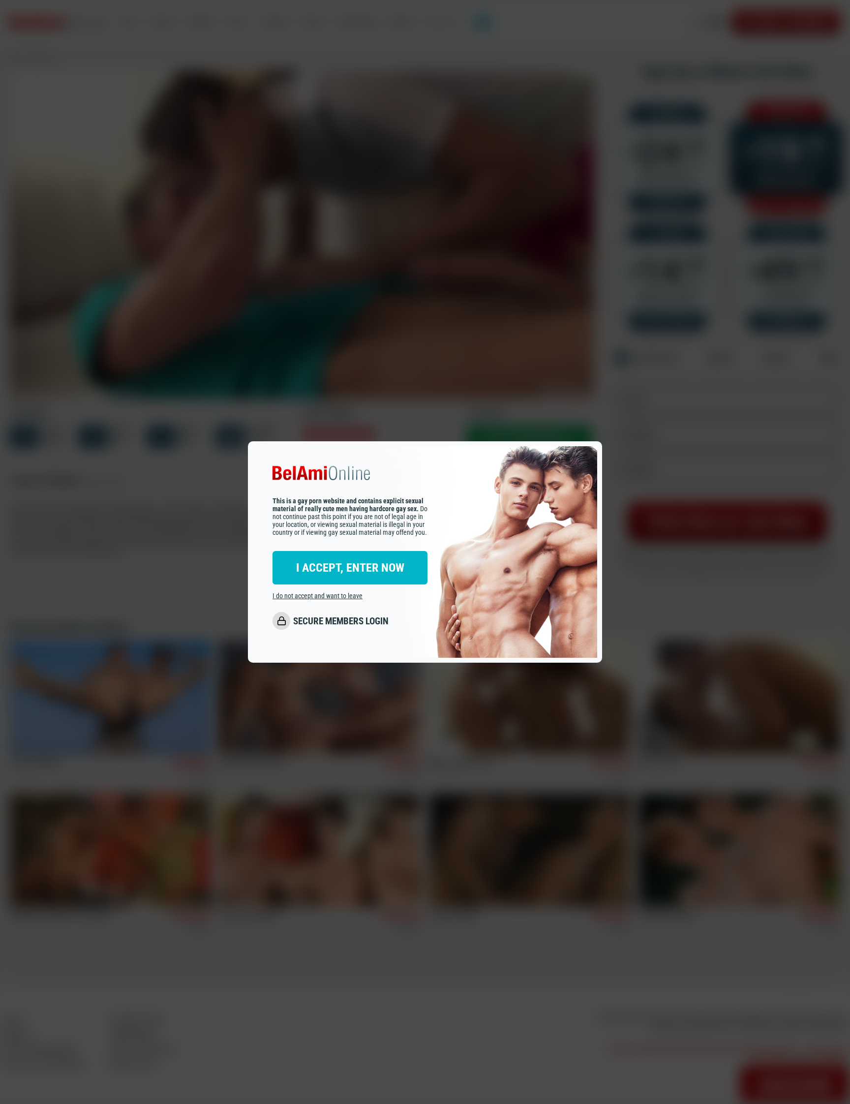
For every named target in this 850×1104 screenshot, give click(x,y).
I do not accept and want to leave (318, 596)
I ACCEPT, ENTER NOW (350, 568)
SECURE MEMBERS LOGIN (341, 621)
